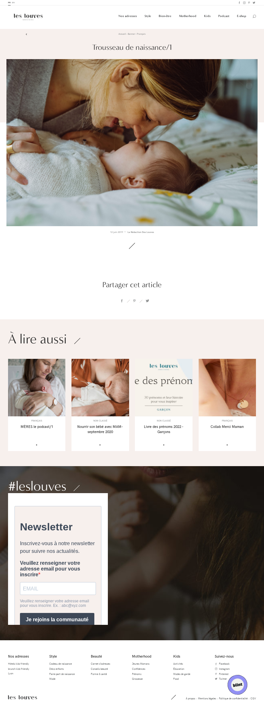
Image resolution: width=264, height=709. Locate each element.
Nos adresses (127, 16)
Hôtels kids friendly (18, 663)
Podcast (223, 16)
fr (9, 2)
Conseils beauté (99, 668)
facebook (122, 301)
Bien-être (165, 16)
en (13, 2)
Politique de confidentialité (233, 698)
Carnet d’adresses (100, 663)
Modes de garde (181, 674)
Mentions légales (207, 698)
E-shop (241, 16)
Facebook (239, 2)
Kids (207, 16)
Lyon (10, 673)
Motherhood (187, 16)
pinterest (134, 301)
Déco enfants (56, 668)
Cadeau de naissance (60, 663)
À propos (190, 698)
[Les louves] (28, 17)
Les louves (22, 697)
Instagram (243, 2)
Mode (52, 678)
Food (176, 678)
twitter (147, 301)
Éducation (178, 668)
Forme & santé (99, 674)
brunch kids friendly (18, 668)
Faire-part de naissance (62, 674)
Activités (178, 663)
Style (148, 16)
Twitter (253, 2)
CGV (253, 698)
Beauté (96, 656)
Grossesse (137, 678)
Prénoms (136, 674)
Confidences (138, 668)
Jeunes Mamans (140, 663)
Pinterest (248, 2)
